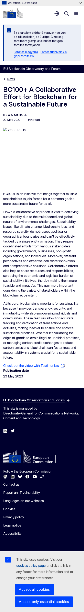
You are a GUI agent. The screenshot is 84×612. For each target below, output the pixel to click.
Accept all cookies (34, 589)
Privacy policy (13, 517)
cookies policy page (31, 566)
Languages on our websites (23, 501)
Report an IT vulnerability (21, 493)
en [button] (56, 13)
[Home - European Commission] (13, 13)
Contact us (11, 484)
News (11, 79)
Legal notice (12, 525)
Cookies (9, 509)
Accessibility (12, 533)
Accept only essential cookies (44, 602)
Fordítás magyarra (26, 52)
